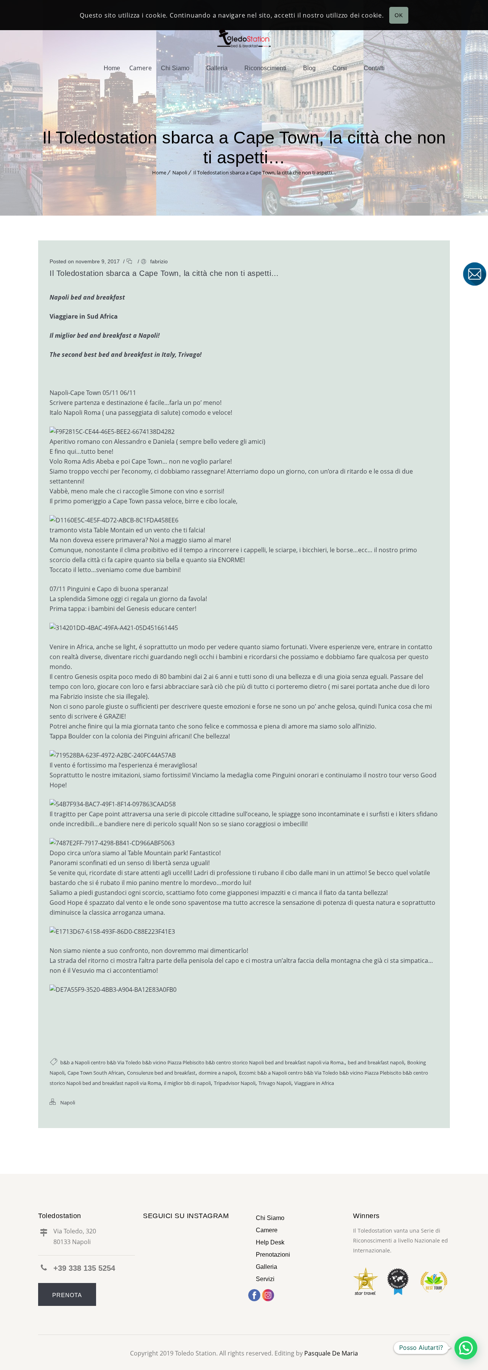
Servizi (265, 1279)
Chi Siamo (175, 68)
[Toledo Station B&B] (244, 37)
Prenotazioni (273, 1254)
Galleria (217, 68)
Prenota (67, 1295)
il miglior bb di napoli (187, 1083)
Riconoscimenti (265, 68)
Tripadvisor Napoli (234, 1083)
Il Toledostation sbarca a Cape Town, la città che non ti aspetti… (264, 172)
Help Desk (270, 1242)
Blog (309, 68)
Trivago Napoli (274, 1083)
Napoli (179, 172)
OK (399, 15)
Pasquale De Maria (331, 1353)
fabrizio (159, 261)
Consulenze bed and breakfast (161, 1072)
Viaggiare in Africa (314, 1083)
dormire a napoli (217, 1072)
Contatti (374, 68)
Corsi (339, 68)
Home (112, 68)
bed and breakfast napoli (376, 1062)
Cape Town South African (95, 1072)
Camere (267, 1230)
